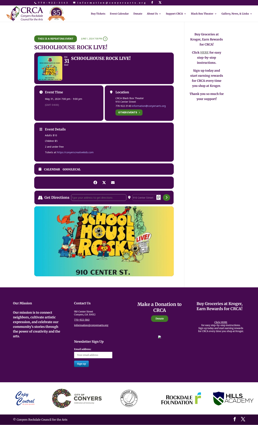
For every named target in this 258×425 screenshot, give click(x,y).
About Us (152, 13)
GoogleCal (72, 169)
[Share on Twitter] (104, 182)
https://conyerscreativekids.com (75, 152)
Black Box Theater (202, 13)
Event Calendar (119, 13)
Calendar (52, 169)
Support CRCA (174, 13)
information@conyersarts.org (149, 106)
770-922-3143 (53, 2)
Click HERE (220, 322)
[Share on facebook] (95, 182)
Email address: (82, 349)
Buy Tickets (98, 13)
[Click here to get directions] (166, 197)
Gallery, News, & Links (235, 13)
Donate (137, 13)
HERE (204, 52)
